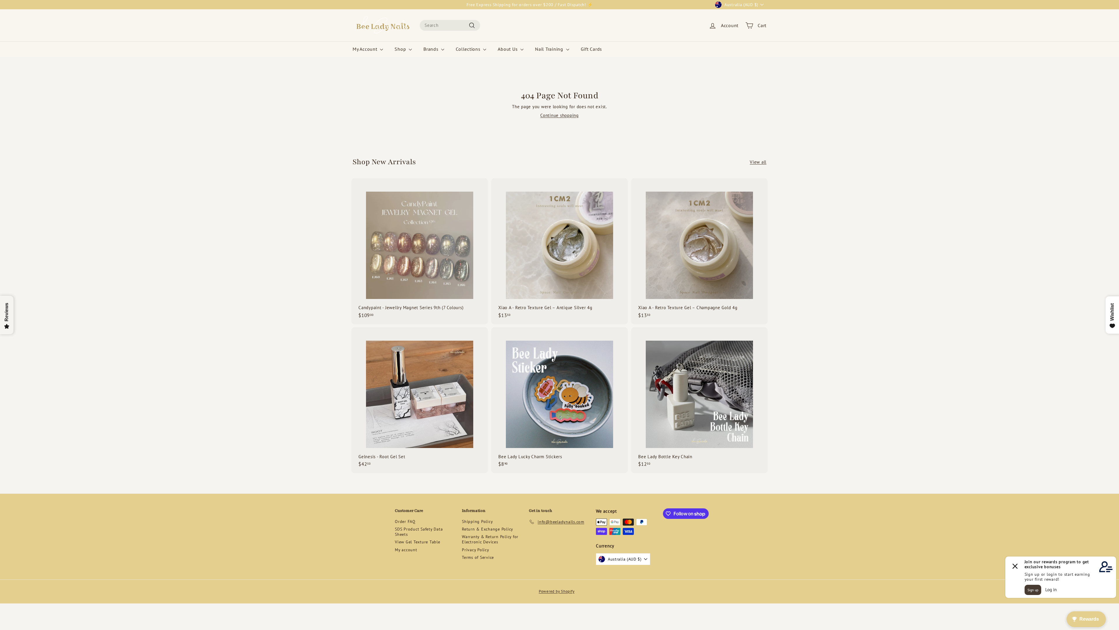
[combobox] (450, 25)
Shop (401, 49)
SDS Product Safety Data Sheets (419, 531)
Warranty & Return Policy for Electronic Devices (490, 539)
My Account (366, 49)
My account (406, 549)
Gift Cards (591, 49)
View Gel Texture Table (417, 542)
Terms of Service (478, 557)
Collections (469, 49)
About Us (508, 49)
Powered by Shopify (557, 591)
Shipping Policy (477, 521)
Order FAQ (405, 521)
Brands (431, 49)
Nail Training (550, 49)
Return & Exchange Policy (487, 529)
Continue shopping (559, 115)
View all (758, 162)
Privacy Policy (475, 549)
